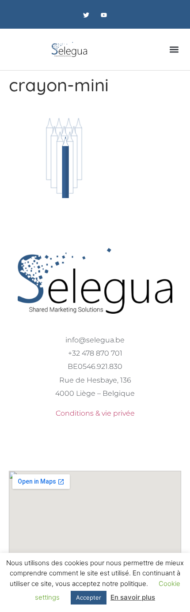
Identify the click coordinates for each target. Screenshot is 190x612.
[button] (174, 49)
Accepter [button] (88, 597)
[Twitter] (86, 15)
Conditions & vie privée (95, 413)
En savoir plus (132, 597)
